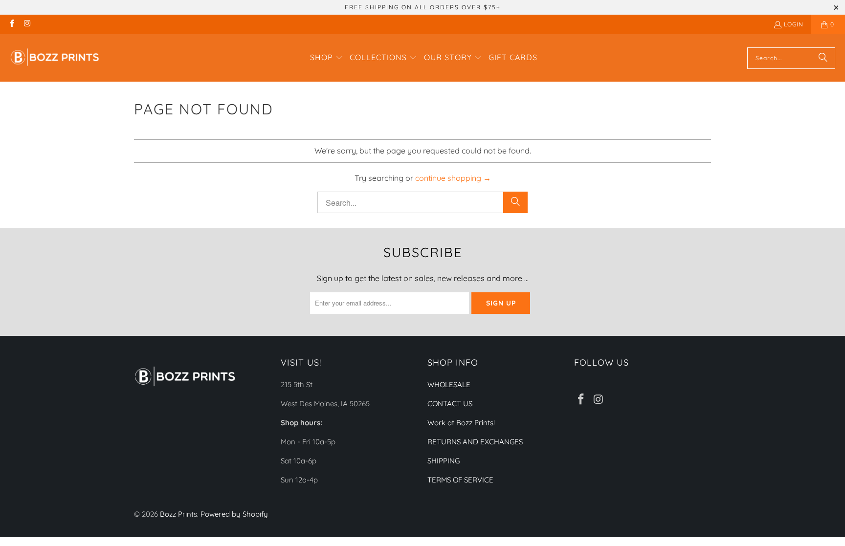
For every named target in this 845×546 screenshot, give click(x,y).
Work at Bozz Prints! (461, 422)
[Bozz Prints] (55, 58)
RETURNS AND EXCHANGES (475, 441)
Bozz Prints (178, 514)
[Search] (823, 58)
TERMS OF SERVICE (460, 479)
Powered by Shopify (234, 514)
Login (793, 24)
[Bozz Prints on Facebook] (11, 24)
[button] (326, 58)
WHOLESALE (448, 384)
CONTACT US (449, 403)
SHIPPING (443, 460)
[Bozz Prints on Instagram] (26, 24)
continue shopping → (453, 178)
